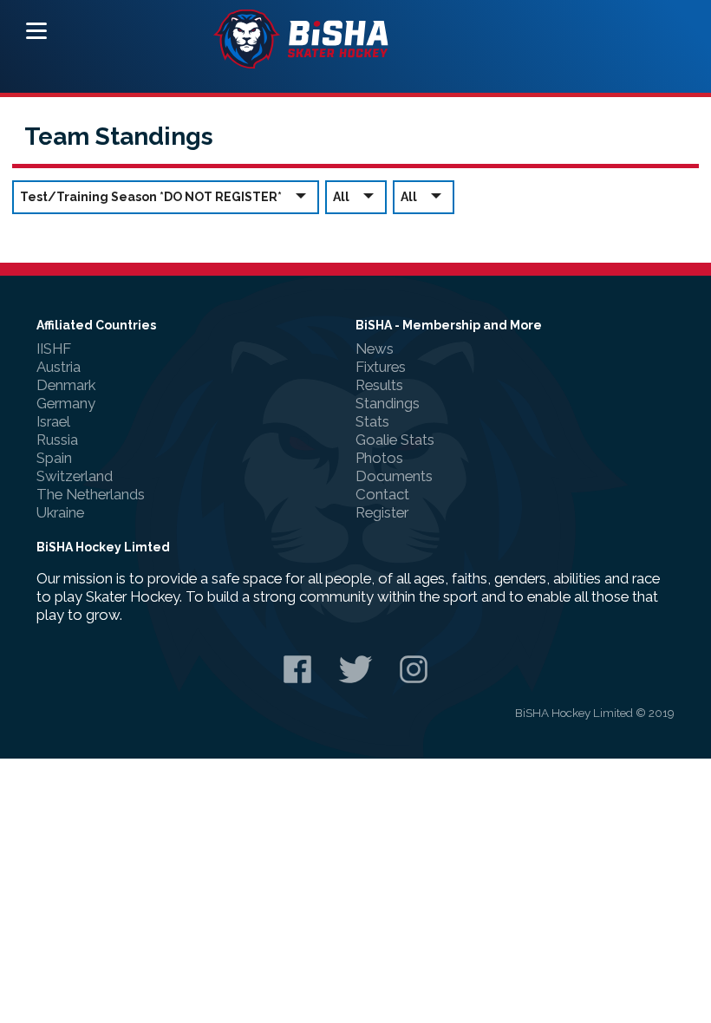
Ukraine (60, 512)
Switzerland (74, 476)
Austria (58, 366)
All (341, 197)
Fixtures (381, 366)
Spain (54, 457)
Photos (379, 457)
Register (382, 512)
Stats (372, 421)
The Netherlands (90, 494)
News (375, 348)
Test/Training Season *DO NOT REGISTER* (151, 197)
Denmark (65, 385)
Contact (382, 494)
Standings (388, 403)
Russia (57, 439)
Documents (394, 476)
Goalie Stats (395, 439)
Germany (65, 403)
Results (379, 385)
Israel (53, 421)
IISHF (53, 348)
